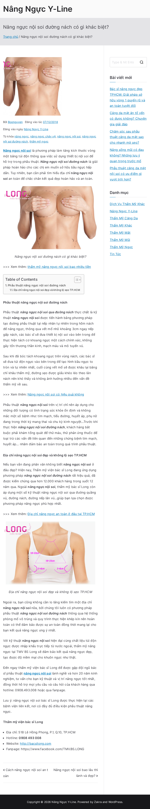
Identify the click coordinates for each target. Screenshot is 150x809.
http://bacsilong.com (35, 743)
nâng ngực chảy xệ (43, 136)
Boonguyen (15, 122)
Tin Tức (115, 254)
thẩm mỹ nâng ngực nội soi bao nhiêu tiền (59, 267)
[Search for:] (128, 62)
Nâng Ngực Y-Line (38, 9)
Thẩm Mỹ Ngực (121, 247)
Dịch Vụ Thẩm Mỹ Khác (127, 204)
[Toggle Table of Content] (75, 279)
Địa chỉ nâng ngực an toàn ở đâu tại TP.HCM (61, 514)
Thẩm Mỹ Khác (121, 225)
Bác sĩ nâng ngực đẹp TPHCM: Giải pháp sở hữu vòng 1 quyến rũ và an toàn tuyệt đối (127, 97)
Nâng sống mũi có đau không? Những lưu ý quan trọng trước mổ (127, 155)
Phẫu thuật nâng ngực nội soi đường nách (37, 285)
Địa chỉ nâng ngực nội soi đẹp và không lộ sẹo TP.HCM (47, 289)
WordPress (115, 802)
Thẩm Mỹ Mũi (120, 240)
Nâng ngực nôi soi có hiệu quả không (56, 394)
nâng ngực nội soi (68, 136)
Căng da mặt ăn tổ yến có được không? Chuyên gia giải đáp (128, 118)
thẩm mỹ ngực (38, 141)
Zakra (98, 802)
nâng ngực (21, 136)
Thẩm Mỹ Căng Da (124, 218)
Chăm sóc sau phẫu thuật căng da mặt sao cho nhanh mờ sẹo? (127, 137)
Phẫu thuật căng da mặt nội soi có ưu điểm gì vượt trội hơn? (128, 173)
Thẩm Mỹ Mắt (120, 233)
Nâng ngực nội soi (17, 150)
